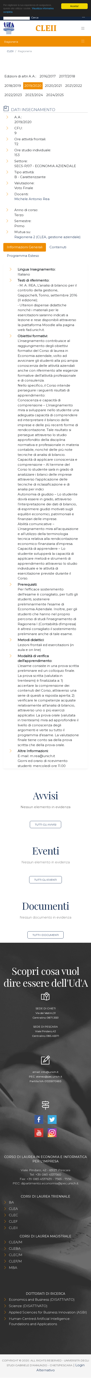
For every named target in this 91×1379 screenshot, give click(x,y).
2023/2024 (34, 95)
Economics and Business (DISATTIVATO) (42, 1299)
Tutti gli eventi (45, 879)
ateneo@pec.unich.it (49, 1076)
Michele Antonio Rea (31, 199)
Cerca (34, 17)
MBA (13, 1268)
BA (11, 1202)
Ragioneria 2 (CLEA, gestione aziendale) (47, 237)
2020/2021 (53, 86)
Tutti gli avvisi (45, 824)
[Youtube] (39, 1132)
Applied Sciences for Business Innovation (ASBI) (48, 1312)
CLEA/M (15, 1242)
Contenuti (57, 247)
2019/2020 (33, 86)
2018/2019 (12, 86)
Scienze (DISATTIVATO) (28, 1306)
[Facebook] (39, 1119)
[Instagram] (52, 1132)
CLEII (10, 51)
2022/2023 (13, 95)
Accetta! (74, 6)
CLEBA (15, 1248)
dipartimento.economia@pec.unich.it (49, 1183)
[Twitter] (52, 1119)
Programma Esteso (23, 256)
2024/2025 (55, 95)
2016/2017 (48, 76)
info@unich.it (50, 1072)
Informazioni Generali (24, 247)
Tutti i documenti (45, 935)
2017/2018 (67, 76)
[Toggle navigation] (83, 17)
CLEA (13, 1209)
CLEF (13, 1221)
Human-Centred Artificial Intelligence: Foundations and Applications (39, 1321)
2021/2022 (73, 86)
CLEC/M (15, 1255)
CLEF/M (15, 1261)
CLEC (13, 1215)
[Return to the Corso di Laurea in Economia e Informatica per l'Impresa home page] (44, 28)
